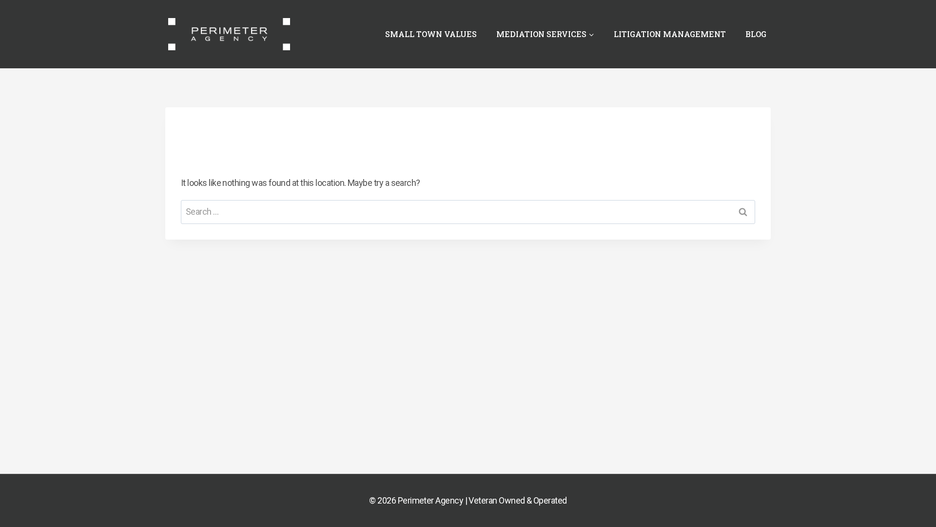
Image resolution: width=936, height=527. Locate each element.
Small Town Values (431, 34)
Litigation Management (670, 34)
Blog (755, 34)
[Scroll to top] (910, 496)
